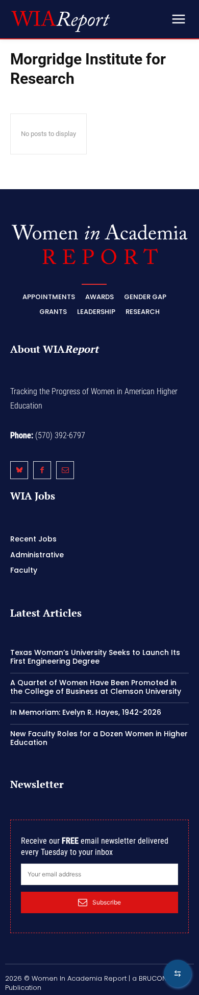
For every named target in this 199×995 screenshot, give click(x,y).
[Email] (65, 470)
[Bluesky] (19, 470)
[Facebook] (42, 470)
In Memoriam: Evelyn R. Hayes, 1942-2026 (85, 712)
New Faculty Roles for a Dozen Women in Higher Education (99, 738)
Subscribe (106, 902)
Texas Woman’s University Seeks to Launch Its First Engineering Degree (95, 656)
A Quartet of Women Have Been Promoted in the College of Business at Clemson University (95, 686)
